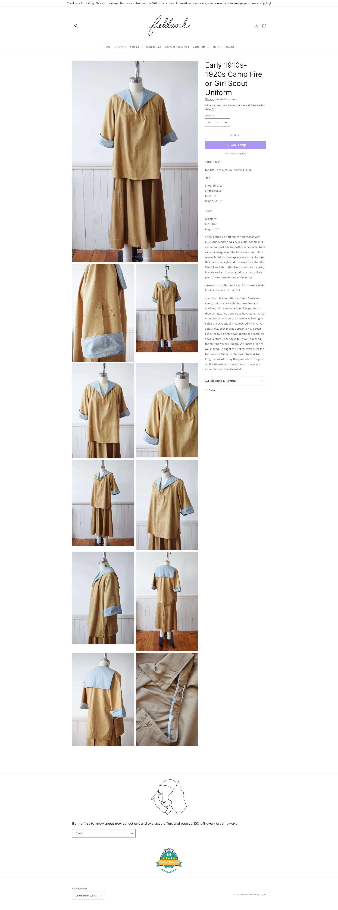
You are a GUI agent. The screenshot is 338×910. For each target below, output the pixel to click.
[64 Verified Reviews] (169, 874)
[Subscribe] (131, 833)
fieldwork (244, 894)
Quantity (209, 115)
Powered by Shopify (257, 894)
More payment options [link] (235, 153)
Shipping (209, 99)
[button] (76, 26)
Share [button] (212, 390)
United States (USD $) (86, 895)
